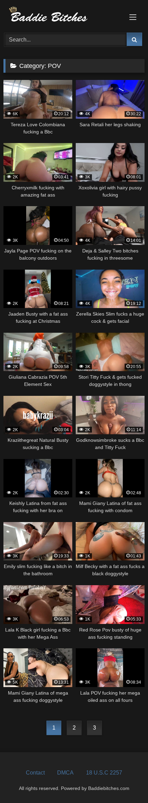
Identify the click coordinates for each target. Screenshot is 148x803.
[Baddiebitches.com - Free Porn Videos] (60, 15)
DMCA (65, 773)
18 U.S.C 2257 (104, 773)
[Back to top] (126, 782)
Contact (35, 773)
